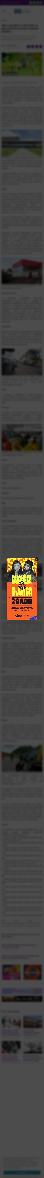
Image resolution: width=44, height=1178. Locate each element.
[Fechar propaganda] (37, 559)
